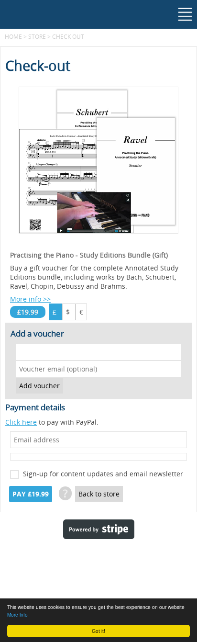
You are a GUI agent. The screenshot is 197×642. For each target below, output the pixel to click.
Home (13, 36)
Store (37, 36)
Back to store (99, 493)
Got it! (98, 630)
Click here (21, 422)
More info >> (30, 299)
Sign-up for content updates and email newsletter (103, 473)
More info (17, 614)
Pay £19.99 (30, 494)
